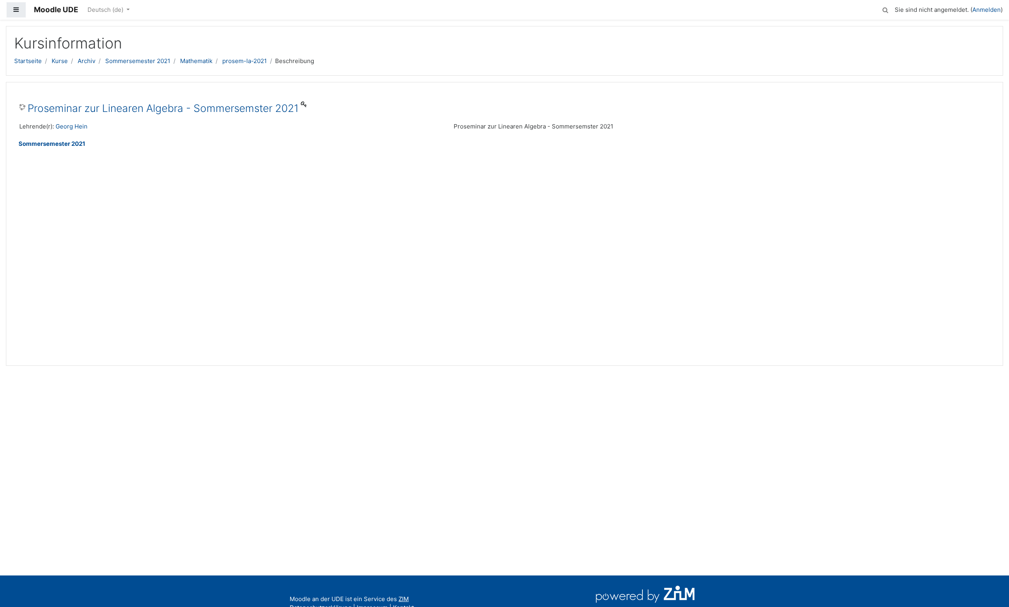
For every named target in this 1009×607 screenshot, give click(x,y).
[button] (885, 9)
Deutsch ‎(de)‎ (106, 9)
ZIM (403, 599)
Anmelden (986, 9)
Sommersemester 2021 (137, 61)
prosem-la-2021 (244, 61)
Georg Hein (71, 126)
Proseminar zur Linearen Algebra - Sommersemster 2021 (163, 108)
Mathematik (196, 61)
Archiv (86, 61)
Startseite (28, 61)
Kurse (60, 61)
